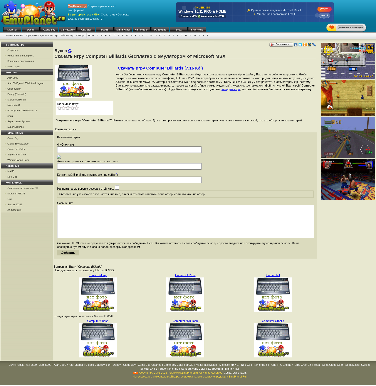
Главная (12, 29)
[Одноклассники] (305, 45)
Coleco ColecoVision (98, 364)
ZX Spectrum (14, 210)
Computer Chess (97, 321)
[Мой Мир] (309, 45)
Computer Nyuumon (185, 321)
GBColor (86, 29)
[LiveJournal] (314, 45)
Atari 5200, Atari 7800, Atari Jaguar (25, 83)
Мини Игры (123, 29)
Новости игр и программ (20, 55)
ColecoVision (14, 88)
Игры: (91, 35)
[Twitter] (300, 45)
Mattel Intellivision (16, 99)
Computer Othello (273, 321)
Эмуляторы (15, 364)
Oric (9, 199)
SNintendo (197, 29)
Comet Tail (273, 275)
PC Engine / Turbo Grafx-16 (22, 110)
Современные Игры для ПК (22, 188)
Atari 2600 (12, 78)
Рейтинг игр (66, 35)
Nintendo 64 (142, 29)
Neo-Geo (12, 176)
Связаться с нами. (235, 372)
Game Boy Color (16, 149)
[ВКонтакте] (296, 45)
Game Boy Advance (18, 143)
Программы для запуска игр (41, 35)
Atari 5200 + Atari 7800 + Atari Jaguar (61, 364)
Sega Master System (18, 121)
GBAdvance (68, 29)
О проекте (13, 50)
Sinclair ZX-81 (14, 204)
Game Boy (49, 29)
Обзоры (80, 35)
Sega (178, 29)
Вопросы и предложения (20, 61)
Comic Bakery (98, 275)
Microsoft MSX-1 (14, 35)
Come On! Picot (185, 275)
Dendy (30, 29)
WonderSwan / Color (18, 160)
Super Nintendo (15, 127)
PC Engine (160, 29)
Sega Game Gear (16, 154)
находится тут (231, 89)
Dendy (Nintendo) (16, 94)
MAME (104, 29)
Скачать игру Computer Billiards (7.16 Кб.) (160, 68)
